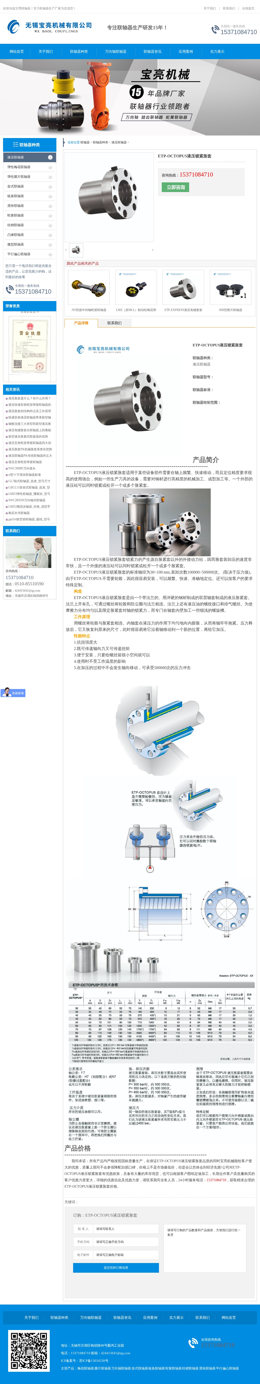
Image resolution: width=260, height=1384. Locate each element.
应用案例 (186, 51)
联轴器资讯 (152, 51)
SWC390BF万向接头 (22, 468)
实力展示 (217, 51)
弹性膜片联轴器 (18, 177)
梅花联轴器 (85, 1368)
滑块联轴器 (15, 206)
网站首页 (17, 51)
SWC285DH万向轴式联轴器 (26, 500)
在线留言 (248, 8)
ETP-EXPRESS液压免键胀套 (183, 310)
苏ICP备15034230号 (93, 1361)
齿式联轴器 (15, 186)
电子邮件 (83, 1255)
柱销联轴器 (15, 225)
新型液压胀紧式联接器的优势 (28, 436)
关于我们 (210, 8)
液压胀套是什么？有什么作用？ (29, 398)
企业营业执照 (30, 367)
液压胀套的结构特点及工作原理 (29, 411)
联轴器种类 (79, 51)
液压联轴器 (15, 157)
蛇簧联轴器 (15, 215)
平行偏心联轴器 (18, 254)
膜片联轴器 (102, 1368)
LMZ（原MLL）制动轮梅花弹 (136, 310)
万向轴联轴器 (115, 51)
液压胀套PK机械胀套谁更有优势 (30, 449)
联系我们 (229, 8)
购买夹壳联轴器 (19, 513)
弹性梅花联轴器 (18, 167)
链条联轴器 (15, 196)
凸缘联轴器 (15, 235)
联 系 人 (83, 1229)
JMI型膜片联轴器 (230, 310)
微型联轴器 (15, 244)
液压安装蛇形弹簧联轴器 (25, 462)
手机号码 (83, 1242)
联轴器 (85, 142)
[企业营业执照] (30, 361)
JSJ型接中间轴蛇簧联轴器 (89, 310)
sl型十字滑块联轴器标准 (24, 475)
